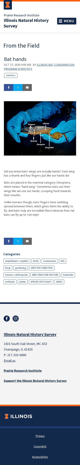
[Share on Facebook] (8, 87)
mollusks (10, 281)
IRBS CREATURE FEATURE (45, 274)
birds (36, 261)
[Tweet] (18, 87)
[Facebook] (7, 318)
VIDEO (59, 281)
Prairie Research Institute (21, 15)
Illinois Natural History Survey (26, 23)
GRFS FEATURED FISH (42, 267)
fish (63, 261)
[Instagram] (16, 318)
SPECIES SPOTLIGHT (41, 281)
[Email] (27, 87)
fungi (8, 267)
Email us (9, 360)
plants (22, 281)
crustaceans (49, 261)
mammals (10, 75)
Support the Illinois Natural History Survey (35, 381)
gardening (20, 267)
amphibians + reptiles (16, 261)
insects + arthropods (16, 274)
